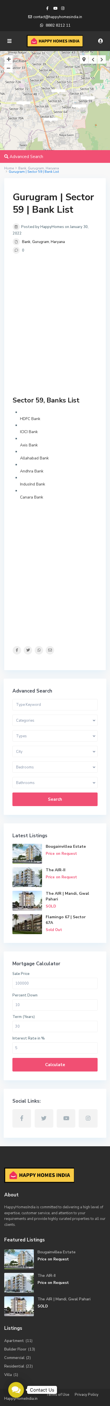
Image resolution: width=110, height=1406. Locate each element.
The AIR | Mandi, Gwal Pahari (64, 1299)
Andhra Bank (31, 471)
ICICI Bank (29, 431)
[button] (16, 1390)
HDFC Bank (30, 418)
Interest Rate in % (28, 1038)
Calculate (55, 1065)
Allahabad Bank (34, 458)
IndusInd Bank (32, 484)
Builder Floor (15, 1349)
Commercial (14, 1357)
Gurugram (40, 241)
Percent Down (25, 995)
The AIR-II (55, 870)
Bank (26, 241)
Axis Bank (29, 445)
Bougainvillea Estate (66, 846)
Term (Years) (23, 1017)
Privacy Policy (86, 1394)
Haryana (58, 241)
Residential (14, 1366)
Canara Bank (31, 497)
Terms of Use (57, 1394)
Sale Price (21, 974)
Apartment (14, 1340)
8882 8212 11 (58, 25)
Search (55, 799)
